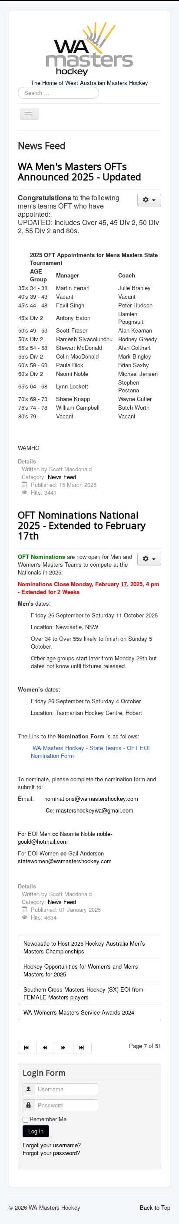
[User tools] (149, 200)
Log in (35, 1131)
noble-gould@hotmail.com (65, 837)
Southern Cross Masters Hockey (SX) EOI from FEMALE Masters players (83, 993)
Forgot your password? (51, 1153)
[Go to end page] (82, 1048)
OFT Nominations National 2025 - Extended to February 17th (82, 525)
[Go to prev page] (45, 1048)
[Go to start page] (27, 1048)
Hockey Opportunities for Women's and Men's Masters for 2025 (80, 970)
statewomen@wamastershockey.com (65, 861)
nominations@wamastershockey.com (91, 798)
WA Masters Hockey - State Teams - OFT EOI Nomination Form (90, 752)
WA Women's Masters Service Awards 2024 (78, 1012)
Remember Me (48, 1119)
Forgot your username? (52, 1145)
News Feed (62, 477)
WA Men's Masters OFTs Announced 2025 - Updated (79, 171)
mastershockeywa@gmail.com (94, 810)
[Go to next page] (64, 1048)
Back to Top (155, 1207)
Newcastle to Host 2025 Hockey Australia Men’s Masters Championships (84, 947)
